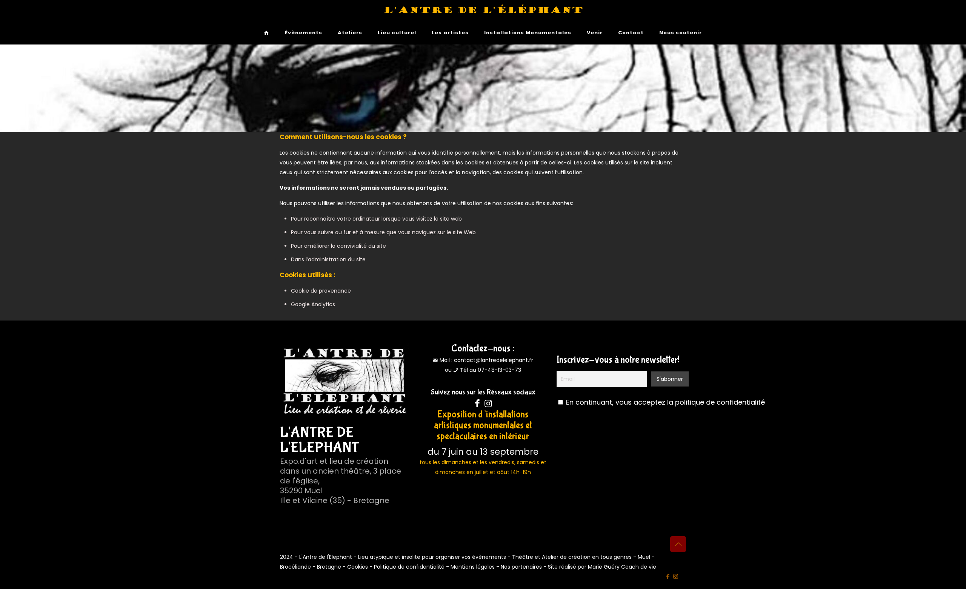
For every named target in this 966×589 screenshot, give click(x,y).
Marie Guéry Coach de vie (622, 567)
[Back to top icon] (678, 544)
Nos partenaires (521, 567)
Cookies (357, 567)
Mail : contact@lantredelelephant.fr (485, 360)
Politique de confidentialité (409, 567)
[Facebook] (477, 403)
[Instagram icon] (675, 576)
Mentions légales (473, 567)
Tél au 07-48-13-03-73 (490, 370)
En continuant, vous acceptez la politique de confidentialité (665, 402)
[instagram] (488, 403)
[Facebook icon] (668, 576)
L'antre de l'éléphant (483, 10)
